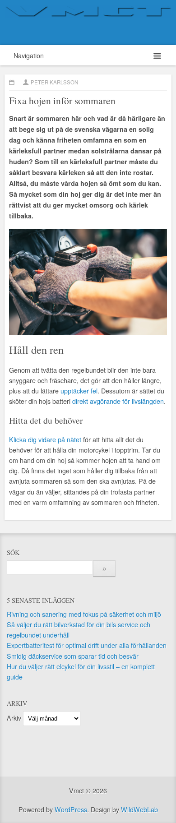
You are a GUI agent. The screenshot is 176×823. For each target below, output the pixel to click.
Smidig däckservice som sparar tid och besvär (73, 656)
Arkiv (14, 717)
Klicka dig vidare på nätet (45, 439)
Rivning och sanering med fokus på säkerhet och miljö (84, 614)
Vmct (88, 23)
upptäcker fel (78, 390)
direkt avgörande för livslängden (118, 401)
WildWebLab (139, 809)
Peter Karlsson (54, 82)
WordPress (71, 809)
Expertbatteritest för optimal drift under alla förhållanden (87, 645)
